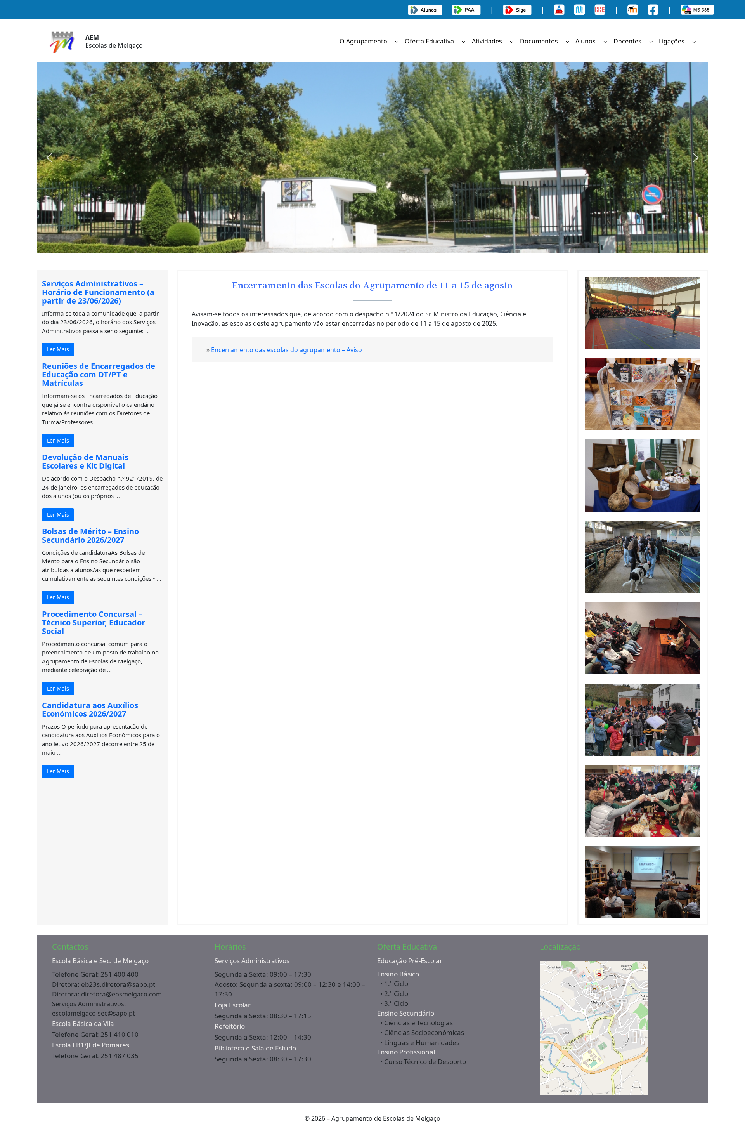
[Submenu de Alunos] (605, 41)
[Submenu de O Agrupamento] (397, 41)
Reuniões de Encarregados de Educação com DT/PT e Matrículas (98, 374)
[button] (49, 157)
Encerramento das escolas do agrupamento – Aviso (286, 349)
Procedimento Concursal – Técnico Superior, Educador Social (93, 622)
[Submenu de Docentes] (651, 41)
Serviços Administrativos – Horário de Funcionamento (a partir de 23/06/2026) (98, 292)
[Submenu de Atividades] (512, 41)
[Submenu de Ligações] (694, 41)
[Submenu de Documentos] (568, 41)
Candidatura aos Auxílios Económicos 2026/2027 (90, 709)
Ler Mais (58, 349)
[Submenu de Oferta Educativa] (464, 41)
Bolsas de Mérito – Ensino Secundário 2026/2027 (90, 535)
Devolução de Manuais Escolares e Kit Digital (85, 461)
